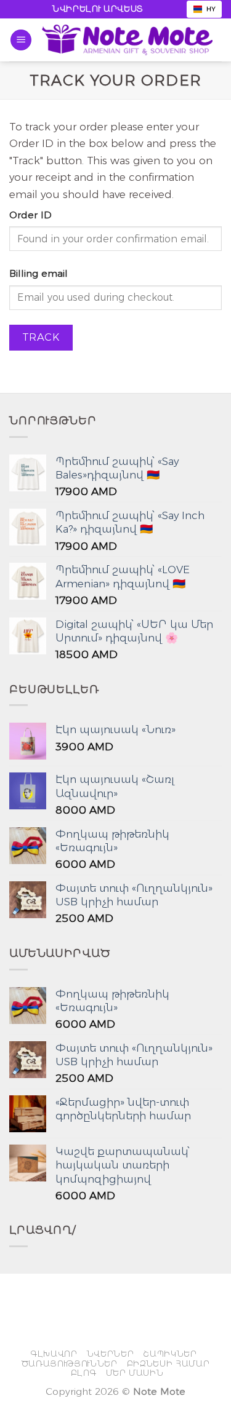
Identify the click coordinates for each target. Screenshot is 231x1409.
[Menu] (20, 40)
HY (211, 9)
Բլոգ (84, 1373)
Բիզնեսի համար (168, 1363)
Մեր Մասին (135, 1373)
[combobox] (204, 9)
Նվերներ (110, 1354)
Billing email (38, 273)
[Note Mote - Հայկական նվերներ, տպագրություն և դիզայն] (127, 40)
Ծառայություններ (70, 1363)
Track (41, 337)
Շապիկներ (170, 1354)
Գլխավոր (54, 1354)
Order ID (30, 215)
